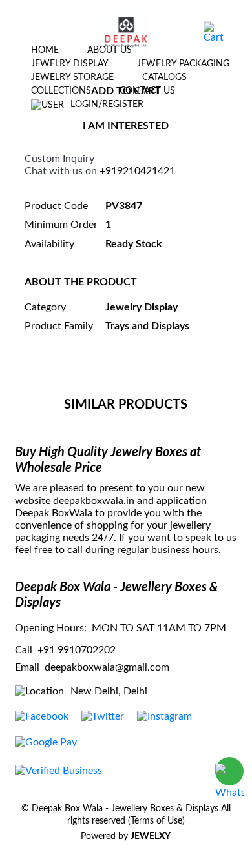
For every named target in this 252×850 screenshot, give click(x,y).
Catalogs (164, 77)
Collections (61, 91)
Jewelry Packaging (183, 63)
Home (45, 50)
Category (45, 307)
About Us (109, 50)
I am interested (126, 126)
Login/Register (106, 104)
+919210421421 (137, 171)
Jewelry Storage (72, 77)
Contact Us (147, 91)
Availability (49, 244)
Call (23, 650)
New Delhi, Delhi (108, 691)
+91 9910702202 (76, 650)
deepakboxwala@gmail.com (107, 667)
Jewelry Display (70, 63)
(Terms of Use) (156, 820)
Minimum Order (61, 224)
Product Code (56, 206)
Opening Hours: (51, 628)
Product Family (59, 326)
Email (27, 667)
